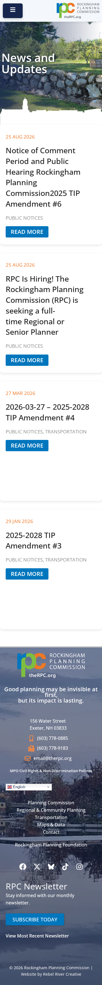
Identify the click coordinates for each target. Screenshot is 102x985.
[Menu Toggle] (51, 27)
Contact (51, 832)
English (18, 787)
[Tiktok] (65, 866)
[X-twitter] (37, 866)
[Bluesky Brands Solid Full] (51, 866)
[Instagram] (79, 866)
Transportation (51, 817)
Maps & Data (51, 824)
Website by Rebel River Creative (51, 974)
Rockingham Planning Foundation (51, 844)
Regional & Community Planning (51, 810)
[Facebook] (23, 866)
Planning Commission (51, 802)
